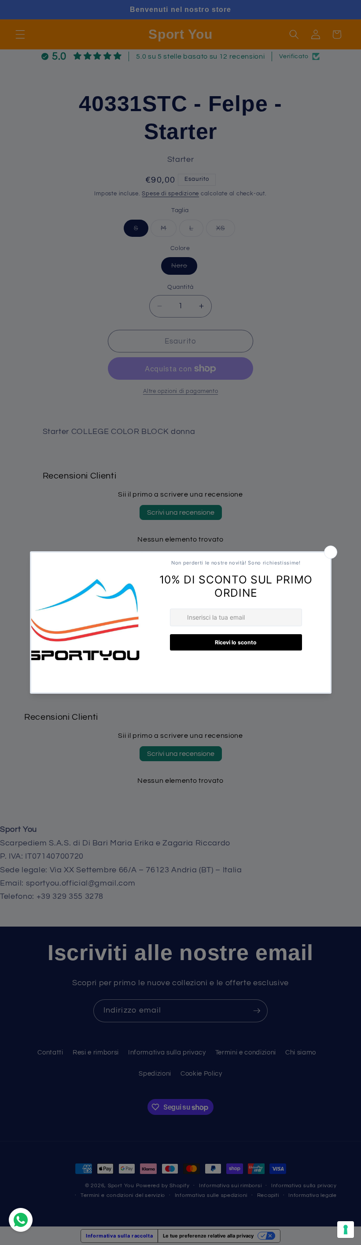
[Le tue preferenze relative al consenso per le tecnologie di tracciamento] (345, 1229)
